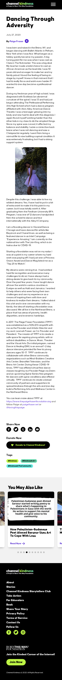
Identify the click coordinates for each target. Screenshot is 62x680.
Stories (10, 586)
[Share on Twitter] (16, 429)
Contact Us (13, 622)
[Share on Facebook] (8, 429)
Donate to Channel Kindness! (30, 445)
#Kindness (12, 461)
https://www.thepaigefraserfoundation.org (28, 401)
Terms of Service (17, 618)
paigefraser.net (30, 404)
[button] (18, 552)
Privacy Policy (15, 613)
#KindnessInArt (28, 461)
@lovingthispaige (15, 407)
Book (9, 604)
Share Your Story (17, 609)
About (10, 582)
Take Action (13, 595)
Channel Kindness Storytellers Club (28, 591)
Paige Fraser (16, 41)
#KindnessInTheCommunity (19, 466)
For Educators (15, 600)
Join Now (16, 662)
